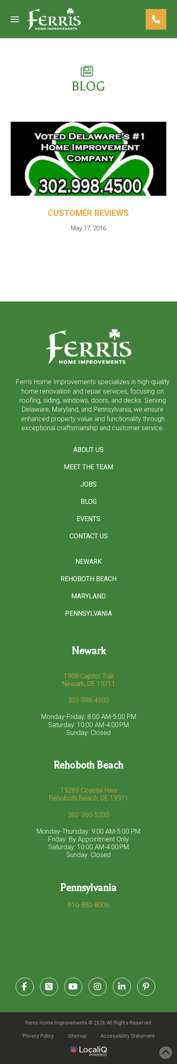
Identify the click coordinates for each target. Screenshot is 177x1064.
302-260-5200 (88, 815)
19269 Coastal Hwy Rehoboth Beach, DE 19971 (88, 794)
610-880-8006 (88, 905)
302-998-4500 (88, 700)
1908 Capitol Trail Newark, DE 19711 (88, 680)
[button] (15, 19)
